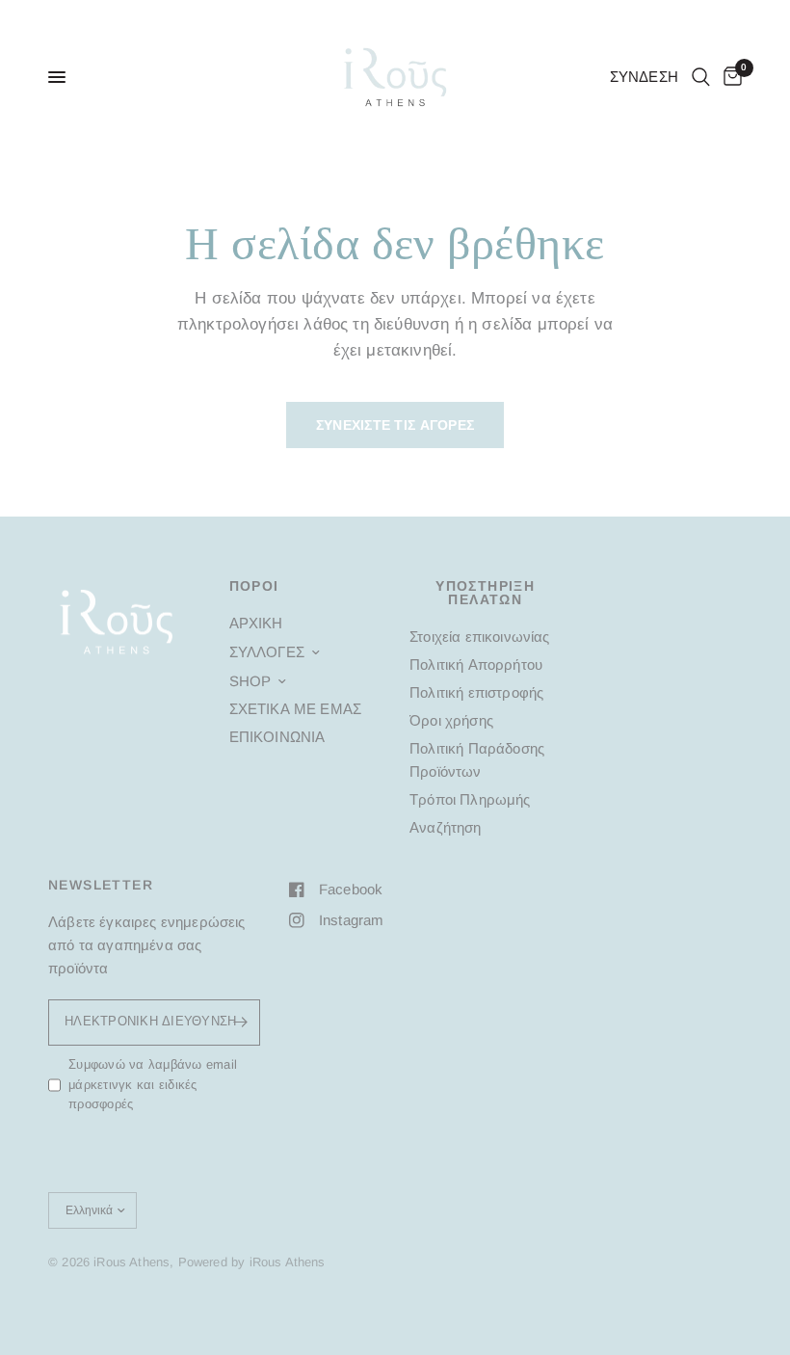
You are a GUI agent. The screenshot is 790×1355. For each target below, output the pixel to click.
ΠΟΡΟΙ (254, 586)
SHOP (250, 681)
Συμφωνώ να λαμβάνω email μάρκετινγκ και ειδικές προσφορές (152, 1084)
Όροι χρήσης (451, 720)
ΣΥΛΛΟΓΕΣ (266, 652)
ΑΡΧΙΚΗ (256, 623)
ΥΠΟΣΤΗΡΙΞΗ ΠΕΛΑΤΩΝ (485, 592)
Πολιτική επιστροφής (476, 692)
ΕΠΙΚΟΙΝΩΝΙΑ (277, 737)
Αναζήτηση (445, 827)
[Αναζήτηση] (701, 77)
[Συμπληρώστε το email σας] (241, 1022)
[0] (729, 77)
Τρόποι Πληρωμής (470, 799)
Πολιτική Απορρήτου (475, 664)
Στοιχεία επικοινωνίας (479, 636)
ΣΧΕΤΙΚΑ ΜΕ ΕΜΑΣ (295, 709)
